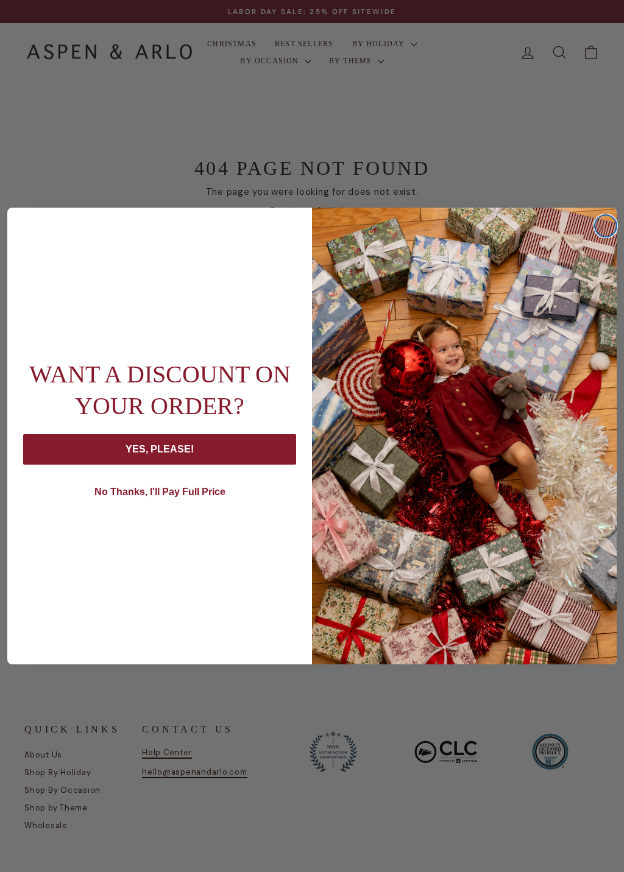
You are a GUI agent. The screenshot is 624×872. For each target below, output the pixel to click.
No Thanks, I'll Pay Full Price (159, 492)
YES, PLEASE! (160, 449)
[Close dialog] (606, 226)
